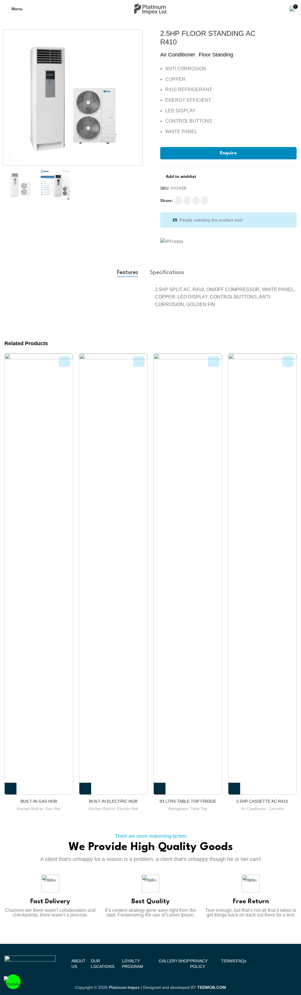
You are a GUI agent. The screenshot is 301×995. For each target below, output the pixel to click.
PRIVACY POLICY (199, 964)
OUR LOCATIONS (102, 964)
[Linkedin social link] (196, 200)
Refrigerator (178, 809)
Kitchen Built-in (30, 809)
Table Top (198, 809)
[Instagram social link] (187, 200)
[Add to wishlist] (64, 361)
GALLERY (168, 961)
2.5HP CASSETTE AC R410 (262, 801)
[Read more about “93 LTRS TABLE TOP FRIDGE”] (159, 788)
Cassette (276, 809)
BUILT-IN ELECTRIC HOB (113, 801)
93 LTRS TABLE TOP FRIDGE (188, 801)
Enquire (228, 153)
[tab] (128, 272)
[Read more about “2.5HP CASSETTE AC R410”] (234, 788)
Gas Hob (52, 809)
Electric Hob (127, 809)
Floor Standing (216, 55)
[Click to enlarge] (15, 155)
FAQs (241, 961)
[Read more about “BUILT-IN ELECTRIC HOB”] (85, 788)
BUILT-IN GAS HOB (39, 801)
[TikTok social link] (204, 200)
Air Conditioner (177, 55)
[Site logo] (150, 8)
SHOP (184, 961)
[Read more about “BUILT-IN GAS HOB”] (10, 788)
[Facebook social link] (178, 200)
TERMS (228, 961)
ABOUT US (78, 964)
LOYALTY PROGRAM (132, 964)
